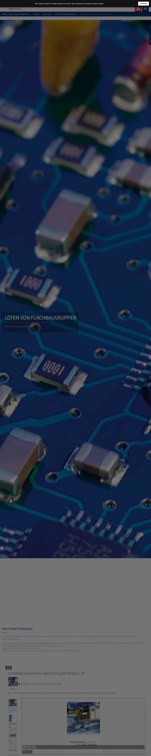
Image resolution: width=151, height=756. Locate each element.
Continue (143, 3)
